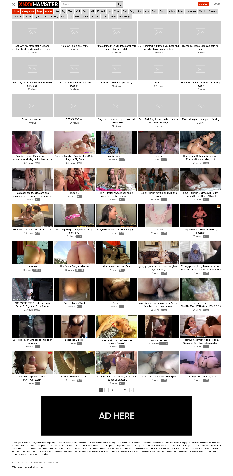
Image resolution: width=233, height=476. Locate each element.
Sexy (132, 11)
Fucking (54, 16)
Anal (140, 11)
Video (117, 11)
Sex (57, 11)
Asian (180, 11)
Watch (202, 11)
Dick (63, 16)
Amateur (95, 16)
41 (125, 390)
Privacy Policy (39, 463)
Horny (113, 16)
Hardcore (17, 16)
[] (119, 4)
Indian (172, 11)
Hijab (36, 16)
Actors (48, 11)
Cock (85, 11)
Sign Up (203, 4)
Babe (85, 16)
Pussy (163, 11)
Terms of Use (52, 463)
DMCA (29, 463)
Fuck (154, 11)
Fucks (28, 16)
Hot (109, 11)
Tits (70, 16)
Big (63, 11)
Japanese (191, 11)
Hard (44, 16)
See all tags (125, 16)
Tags (39, 11)
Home (16, 11)
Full (125, 11)
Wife (77, 16)
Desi (104, 16)
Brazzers (212, 11)
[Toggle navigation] (15, 4)
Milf (92, 11)
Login (217, 3)
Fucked (101, 11)
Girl (78, 11)
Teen (70, 11)
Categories (28, 11)
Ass (147, 11)
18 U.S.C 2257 (18, 463)
